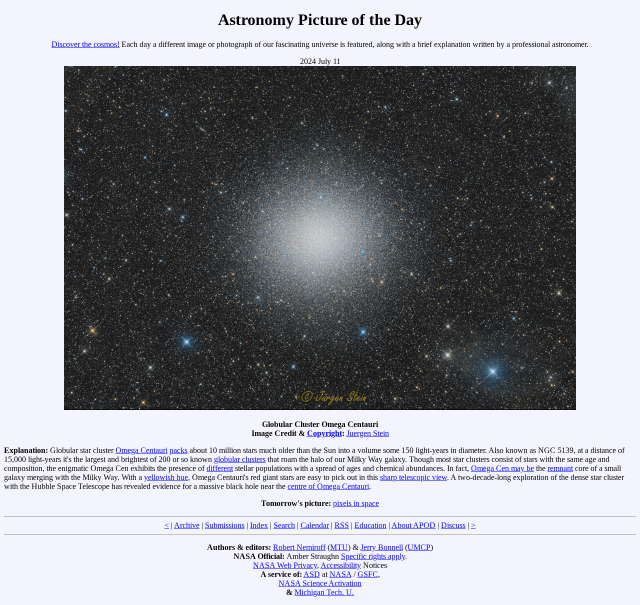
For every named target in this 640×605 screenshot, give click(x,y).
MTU (339, 547)
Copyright (324, 433)
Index (259, 525)
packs (179, 450)
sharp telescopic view (413, 477)
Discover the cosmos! (86, 44)
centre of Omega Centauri (328, 486)
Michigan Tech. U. (324, 592)
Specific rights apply (373, 556)
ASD (312, 574)
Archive (187, 525)
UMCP (419, 547)
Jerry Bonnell (381, 547)
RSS (341, 525)
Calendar (314, 525)
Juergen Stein (367, 433)
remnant (560, 468)
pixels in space (356, 503)
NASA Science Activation (320, 583)
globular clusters (240, 459)
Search (284, 525)
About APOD (414, 525)
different (219, 468)
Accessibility (340, 565)
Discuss (453, 525)
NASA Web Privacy (285, 565)
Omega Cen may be (502, 468)
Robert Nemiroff (299, 547)
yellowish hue (166, 477)
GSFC (368, 574)
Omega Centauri (142, 450)
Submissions (224, 525)
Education (370, 525)
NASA (341, 574)
